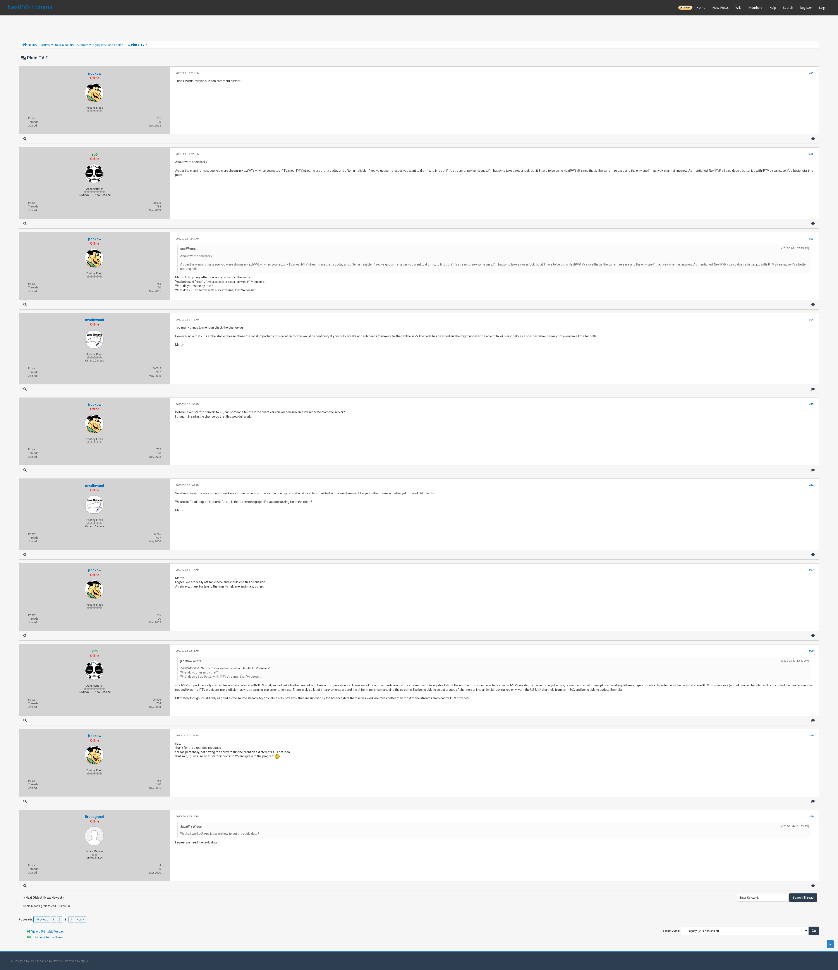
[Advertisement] (419, 27)
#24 (811, 319)
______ (685, 7)
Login (823, 7)
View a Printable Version (48, 931)
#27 (811, 570)
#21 (811, 73)
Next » (80, 919)
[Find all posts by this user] (25, 139)
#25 (811, 404)
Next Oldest (34, 897)
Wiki (738, 7)
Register (806, 7)
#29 (811, 735)
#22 (811, 154)
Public (57, 45)
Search (788, 7)
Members (755, 7)
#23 (811, 238)
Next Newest (53, 897)
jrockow (94, 73)
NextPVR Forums (30, 7)
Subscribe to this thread (48, 937)
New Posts (720, 7)
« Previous (41, 919)
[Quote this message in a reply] (813, 139)
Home (701, 7)
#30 (811, 816)
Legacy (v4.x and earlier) (107, 45)
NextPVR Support (76, 45)
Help (772, 7)
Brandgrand (94, 817)
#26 (811, 485)
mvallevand (94, 320)
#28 (811, 651)
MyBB (84, 961)
